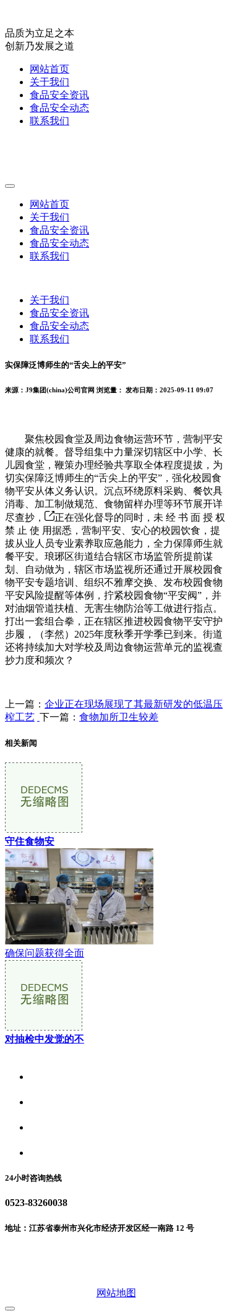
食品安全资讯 (59, 95)
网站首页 (49, 69)
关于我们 (49, 82)
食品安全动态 (59, 108)
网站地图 (116, 1293)
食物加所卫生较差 (118, 717)
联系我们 (49, 121)
